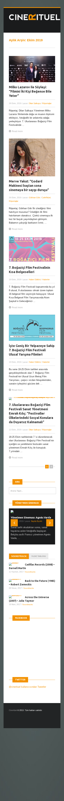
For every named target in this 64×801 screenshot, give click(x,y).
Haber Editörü (35, 279)
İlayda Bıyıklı (36, 521)
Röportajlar (47, 103)
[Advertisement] (32, 767)
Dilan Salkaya (35, 103)
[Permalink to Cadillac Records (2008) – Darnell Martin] (17, 564)
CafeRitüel (46, 197)
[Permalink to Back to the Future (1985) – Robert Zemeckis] (17, 580)
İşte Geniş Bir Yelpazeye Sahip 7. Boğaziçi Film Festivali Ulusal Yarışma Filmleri (32, 350)
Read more (17, 131)
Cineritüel (13, 710)
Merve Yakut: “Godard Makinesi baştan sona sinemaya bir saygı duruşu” (29, 185)
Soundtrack (19, 556)
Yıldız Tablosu (38, 556)
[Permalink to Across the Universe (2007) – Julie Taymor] (17, 596)
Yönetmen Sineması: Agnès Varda (31, 517)
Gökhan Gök (34, 197)
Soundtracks (30, 572)
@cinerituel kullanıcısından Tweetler (27, 686)
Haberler (46, 279)
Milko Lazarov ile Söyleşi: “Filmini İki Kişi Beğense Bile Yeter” (30, 91)
